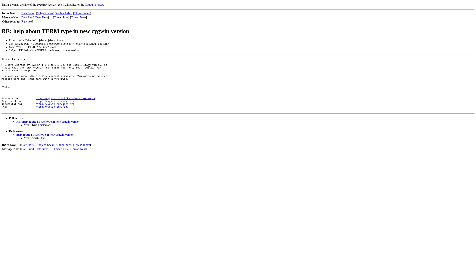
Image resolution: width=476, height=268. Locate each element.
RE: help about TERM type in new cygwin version (48, 121)
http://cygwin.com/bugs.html (56, 101)
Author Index (64, 13)
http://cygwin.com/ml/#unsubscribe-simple (65, 98)
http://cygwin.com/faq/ (52, 106)
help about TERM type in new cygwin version (45, 134)
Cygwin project (94, 4)
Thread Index (82, 13)
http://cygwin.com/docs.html (56, 104)
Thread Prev (61, 17)
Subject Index (45, 13)
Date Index (27, 13)
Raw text (26, 21)
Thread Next (78, 17)
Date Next (42, 17)
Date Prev (27, 17)
